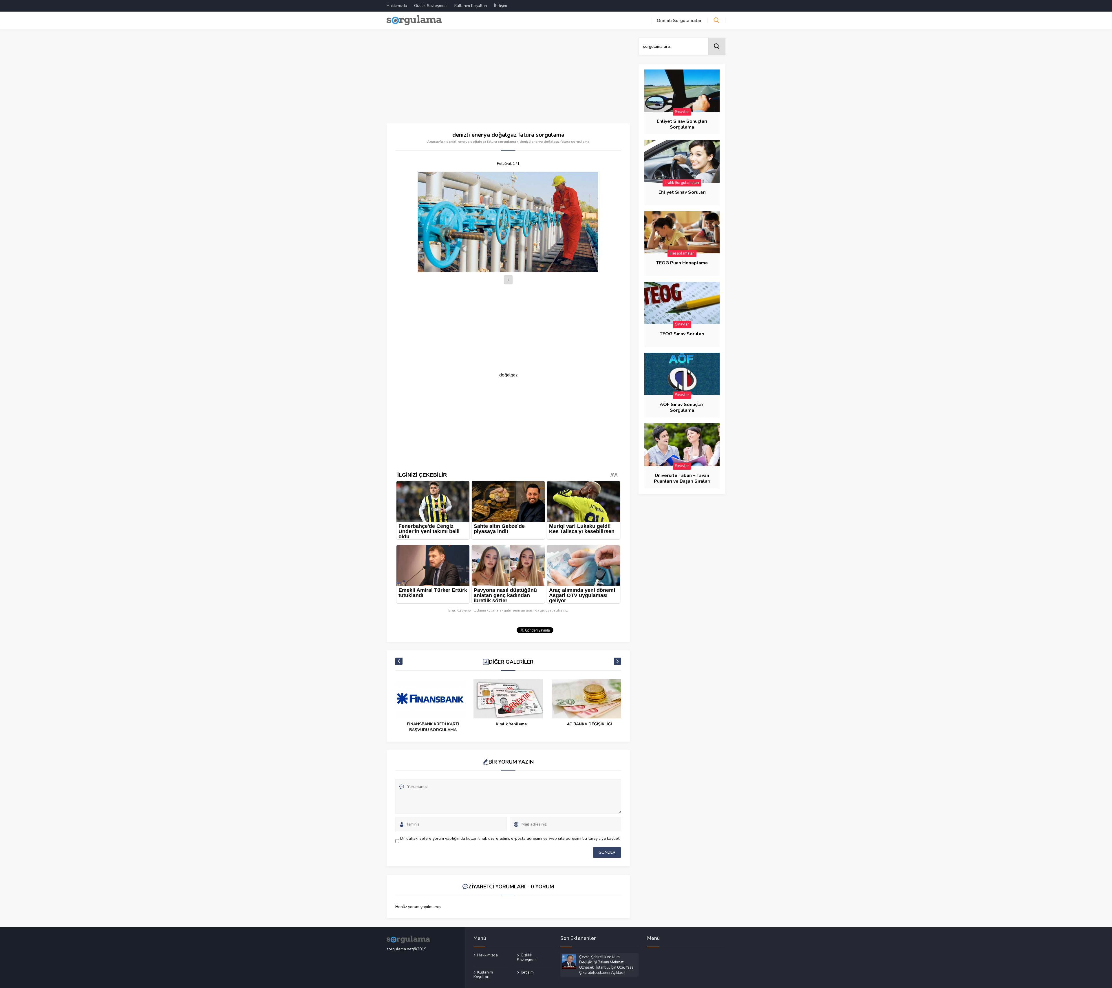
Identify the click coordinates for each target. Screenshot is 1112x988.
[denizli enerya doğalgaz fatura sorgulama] (508, 222)
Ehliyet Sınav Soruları (682, 192)
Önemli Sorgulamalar (679, 20)
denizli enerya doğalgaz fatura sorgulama (481, 141)
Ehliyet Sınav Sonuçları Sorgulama (682, 124)
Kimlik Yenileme (511, 724)
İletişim (500, 5)
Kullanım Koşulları (470, 5)
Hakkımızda (397, 5)
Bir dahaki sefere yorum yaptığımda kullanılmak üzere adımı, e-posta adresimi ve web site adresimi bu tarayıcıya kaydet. (510, 838)
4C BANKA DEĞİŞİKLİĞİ (589, 724)
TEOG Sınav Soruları (682, 334)
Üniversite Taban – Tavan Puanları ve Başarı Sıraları (682, 478)
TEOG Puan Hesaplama (682, 263)
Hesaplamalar (682, 253)
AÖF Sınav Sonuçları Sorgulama (682, 407)
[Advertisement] (508, 80)
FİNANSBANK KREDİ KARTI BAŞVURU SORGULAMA (433, 727)
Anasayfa (435, 141)
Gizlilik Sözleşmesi (430, 5)
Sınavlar (682, 111)
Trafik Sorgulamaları (682, 182)
